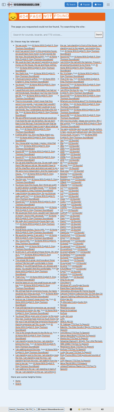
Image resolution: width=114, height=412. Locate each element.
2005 (62, 151)
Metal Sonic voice (67, 307)
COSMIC (63, 207)
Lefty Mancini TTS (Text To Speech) (75, 360)
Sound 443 (64, 56)
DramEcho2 (65, 235)
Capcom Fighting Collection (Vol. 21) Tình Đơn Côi (81, 293)
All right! (64, 165)
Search (18, 384)
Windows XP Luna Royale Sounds (74, 285)
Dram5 (63, 229)
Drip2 (62, 238)
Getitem (63, 274)
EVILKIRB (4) (65, 268)
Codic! (63, 201)
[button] (71, 409)
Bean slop (64, 171)
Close (62, 199)
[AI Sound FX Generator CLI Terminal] (35, 409)
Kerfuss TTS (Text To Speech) (73, 349)
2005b (63, 157)
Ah (61, 162)
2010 (62, 160)
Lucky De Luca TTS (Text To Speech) (75, 352)
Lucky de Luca (66, 316)
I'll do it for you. (66, 79)
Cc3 (61, 193)
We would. (19, 246)
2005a (62, 154)
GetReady (64, 277)
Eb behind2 (65, 240)
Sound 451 (64, 109)
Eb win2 (63, 266)
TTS (29, 409)
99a (61, 143)
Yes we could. (21, 45)
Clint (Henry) (65, 282)
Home (18, 381)
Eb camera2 (65, 246)
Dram (62, 218)
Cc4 (62, 196)
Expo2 (63, 271)
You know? (20, 84)
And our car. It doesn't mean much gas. (32, 299)
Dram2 (63, 221)
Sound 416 (19, 151)
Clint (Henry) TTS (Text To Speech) (74, 332)
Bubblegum (65, 179)
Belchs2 (63, 174)
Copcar (63, 204)
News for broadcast (68, 310)
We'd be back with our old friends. (29, 207)
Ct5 (61, 210)
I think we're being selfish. (26, 79)
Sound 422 (20, 201)
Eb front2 (64, 257)
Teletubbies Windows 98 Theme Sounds (77, 291)
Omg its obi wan (67, 279)
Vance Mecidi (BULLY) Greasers (73, 363)
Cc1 (61, 187)
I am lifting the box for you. (71, 90)
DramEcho (64, 232)
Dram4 (63, 227)
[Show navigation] (108, 4)
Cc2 (62, 190)
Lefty (62, 319)
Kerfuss (63, 313)
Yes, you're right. (22, 240)
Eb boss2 (64, 243)
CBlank (63, 182)
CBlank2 (63, 185)
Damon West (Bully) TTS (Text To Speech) (77, 335)
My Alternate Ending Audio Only (73, 302)
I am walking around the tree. (27, 349)
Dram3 (63, 224)
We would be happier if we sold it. (29, 235)
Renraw (63, 305)
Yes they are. (21, 179)
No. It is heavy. (66, 73)
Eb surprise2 (65, 263)
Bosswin (64, 176)
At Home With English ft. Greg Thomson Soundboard (36, 271)
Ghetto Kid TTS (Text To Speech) (74, 338)
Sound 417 (19, 157)
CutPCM (63, 213)
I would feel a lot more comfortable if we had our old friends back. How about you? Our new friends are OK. (36, 93)
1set (62, 140)
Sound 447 (64, 84)
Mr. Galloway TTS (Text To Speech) (74, 324)
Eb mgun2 (64, 260)
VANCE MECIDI (66, 321)
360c (62, 146)
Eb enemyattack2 (67, 252)
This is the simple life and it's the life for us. (34, 332)
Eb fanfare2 (65, 254)
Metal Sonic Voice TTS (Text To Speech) (77, 346)
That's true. (20, 277)
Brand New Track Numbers (71, 288)
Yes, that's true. (22, 73)
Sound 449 (65, 95)
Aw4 (62, 168)
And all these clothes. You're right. (30, 229)
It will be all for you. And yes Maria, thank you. (34, 134)
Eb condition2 (66, 249)
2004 (62, 148)
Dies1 (62, 215)
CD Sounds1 (74, 140)
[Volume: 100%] (102, 409)
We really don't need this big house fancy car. (34, 221)
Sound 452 (64, 115)
